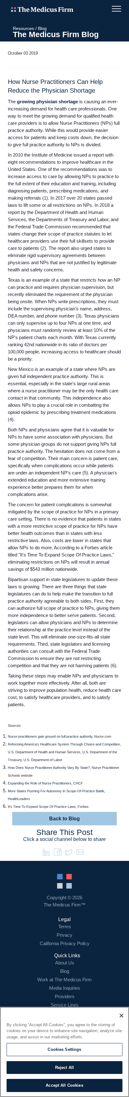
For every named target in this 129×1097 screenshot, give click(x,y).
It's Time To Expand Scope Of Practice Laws (42, 806)
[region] (64, 1052)
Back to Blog (64, 818)
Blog (42, 28)
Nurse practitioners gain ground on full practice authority (50, 736)
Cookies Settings (64, 1049)
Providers (65, 996)
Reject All (64, 1067)
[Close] (121, 1015)
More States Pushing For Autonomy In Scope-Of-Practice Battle (56, 791)
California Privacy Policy (65, 943)
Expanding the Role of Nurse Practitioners (39, 783)
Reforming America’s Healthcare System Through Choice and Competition (64, 744)
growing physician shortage (47, 101)
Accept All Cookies (64, 1085)
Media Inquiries (64, 988)
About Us (64, 962)
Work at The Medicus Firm (64, 979)
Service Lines (65, 1004)
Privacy (64, 935)
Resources (23, 28)
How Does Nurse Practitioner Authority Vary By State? (49, 767)
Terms (64, 926)
